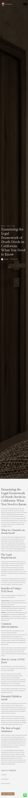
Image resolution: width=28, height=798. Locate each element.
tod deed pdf (4, 690)
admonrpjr (6, 259)
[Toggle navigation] (25, 4)
